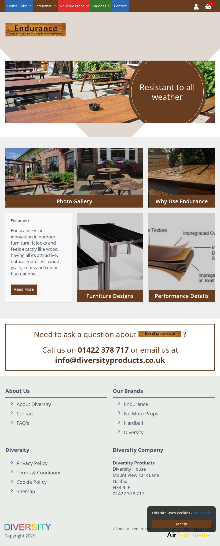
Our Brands (128, 390)
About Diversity (34, 404)
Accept (181, 523)
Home (12, 5)
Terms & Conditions (39, 472)
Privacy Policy (32, 463)
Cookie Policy (32, 482)
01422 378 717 (103, 350)
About (26, 5)
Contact (120, 5)
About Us (17, 390)
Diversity (134, 432)
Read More (24, 289)
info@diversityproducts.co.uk (110, 360)
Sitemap (26, 491)
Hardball (99, 5)
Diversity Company (138, 449)
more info (202, 512)
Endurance (43, 5)
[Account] (196, 6)
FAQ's (23, 423)
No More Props (72, 5)
